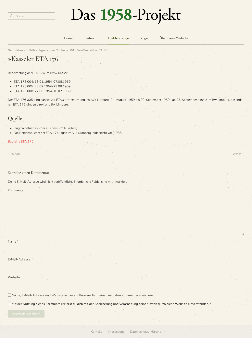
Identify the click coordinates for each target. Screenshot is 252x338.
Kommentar (16, 190)
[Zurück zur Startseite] (126, 16)
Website (14, 277)
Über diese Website (174, 38)
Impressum (116, 332)
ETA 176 (103, 50)
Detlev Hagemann (40, 50)
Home (68, 38)
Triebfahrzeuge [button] (118, 38)
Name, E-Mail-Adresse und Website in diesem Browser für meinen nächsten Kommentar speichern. (82, 295)
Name (13, 241)
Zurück (15, 154)
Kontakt (96, 332)
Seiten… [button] (90, 38)
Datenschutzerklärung (145, 332)
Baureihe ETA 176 (20, 141)
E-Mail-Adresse (20, 259)
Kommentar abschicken (26, 314)
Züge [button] (144, 38)
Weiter (237, 154)
